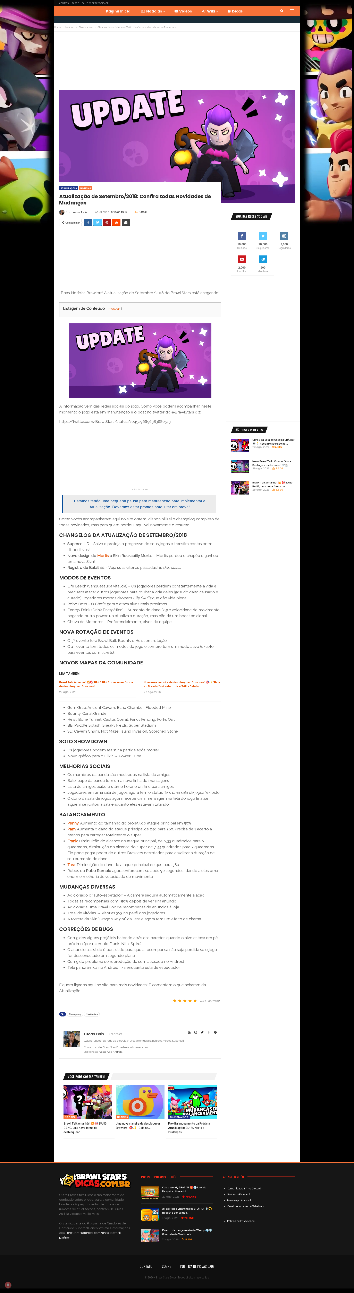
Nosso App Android (111, 1051)
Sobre (75, 3)
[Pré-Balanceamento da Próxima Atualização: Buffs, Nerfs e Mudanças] (192, 1102)
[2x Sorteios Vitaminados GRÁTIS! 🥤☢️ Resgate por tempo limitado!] (150, 1214)
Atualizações (69, 188)
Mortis (103, 555)
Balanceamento (179, 1117)
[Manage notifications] (8, 1285)
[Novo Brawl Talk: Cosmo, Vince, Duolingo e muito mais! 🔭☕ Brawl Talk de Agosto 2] (240, 466)
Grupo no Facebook (239, 1194)
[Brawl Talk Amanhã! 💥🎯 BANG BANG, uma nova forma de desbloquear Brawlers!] (88, 1102)
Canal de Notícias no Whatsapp (246, 1206)
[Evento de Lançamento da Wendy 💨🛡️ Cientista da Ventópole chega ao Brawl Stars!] (150, 1235)
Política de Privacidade (95, 3)
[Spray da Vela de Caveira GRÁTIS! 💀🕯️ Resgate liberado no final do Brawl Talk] (240, 445)
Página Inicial (119, 11)
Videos (185, 11)
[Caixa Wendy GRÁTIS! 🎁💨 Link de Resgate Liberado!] (150, 1192)
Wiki (211, 11)
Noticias (154, 11)
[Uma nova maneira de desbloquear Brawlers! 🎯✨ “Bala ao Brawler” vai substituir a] (140, 1102)
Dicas (237, 11)
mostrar (114, 309)
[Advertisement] (177, 62)
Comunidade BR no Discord (244, 1188)
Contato (64, 3)
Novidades (92, 1014)
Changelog (75, 1014)
